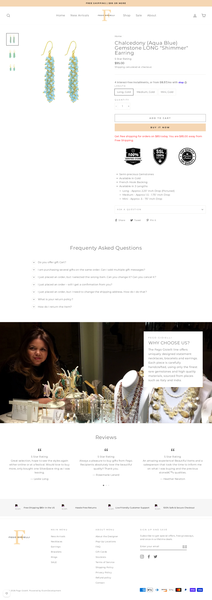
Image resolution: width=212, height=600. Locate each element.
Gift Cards (101, 552)
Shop (127, 15)
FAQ (98, 546)
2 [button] (106, 485)
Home (60, 15)
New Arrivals (79, 15)
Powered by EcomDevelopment (45, 590)
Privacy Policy (104, 572)
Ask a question (129, 209)
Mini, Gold (167, 92)
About (151, 15)
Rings (54, 557)
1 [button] (103, 485)
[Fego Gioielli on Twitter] (155, 556)
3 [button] (109, 485)
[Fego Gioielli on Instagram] (142, 556)
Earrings (56, 546)
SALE (54, 562)
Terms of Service (105, 562)
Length (120, 86)
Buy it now (160, 127)
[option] (106, 3)
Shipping (120, 67)
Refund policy (103, 577)
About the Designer (107, 536)
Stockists (101, 557)
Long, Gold (124, 92)
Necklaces (56, 541)
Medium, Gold (146, 92)
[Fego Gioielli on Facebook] (149, 556)
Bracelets (56, 552)
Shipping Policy (105, 567)
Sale (139, 15)
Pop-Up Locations (106, 541)
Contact (100, 582)
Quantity (122, 100)
